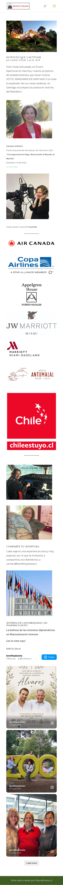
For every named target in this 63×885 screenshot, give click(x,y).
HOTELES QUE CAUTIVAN (23, 57)
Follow (51, 657)
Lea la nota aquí (15, 641)
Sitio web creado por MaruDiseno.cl (31, 880)
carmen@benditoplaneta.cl (21, 563)
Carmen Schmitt (18, 60)
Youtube (32, 226)
